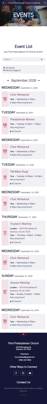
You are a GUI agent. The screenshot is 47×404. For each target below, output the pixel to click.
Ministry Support (13, 70)
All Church (10, 68)
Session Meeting (20, 283)
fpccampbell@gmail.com (25, 357)
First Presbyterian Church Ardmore (24, 3)
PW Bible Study (19, 171)
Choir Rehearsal (19, 94)
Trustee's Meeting (20, 224)
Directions (24, 354)
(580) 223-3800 (24, 360)
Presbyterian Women (22, 119)
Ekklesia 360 (23, 395)
